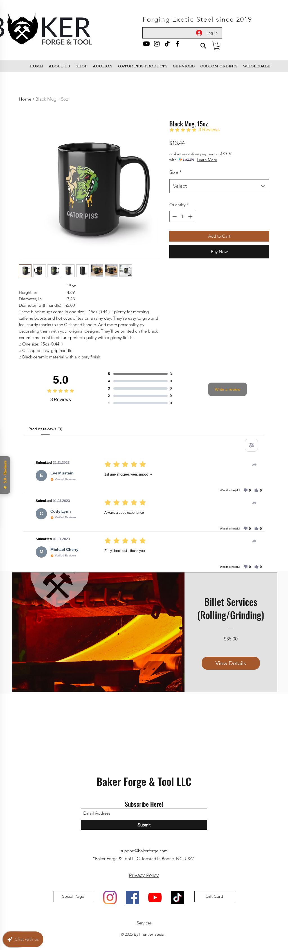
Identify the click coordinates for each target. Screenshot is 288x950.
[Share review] (254, 464)
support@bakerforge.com (144, 850)
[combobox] (219, 186)
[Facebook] (177, 43)
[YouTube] (155, 897)
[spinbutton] (182, 216)
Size (175, 172)
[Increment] (191, 216)
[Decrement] (174, 216)
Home (25, 99)
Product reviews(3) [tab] (45, 429)
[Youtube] (146, 43)
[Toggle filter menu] (251, 445)
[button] (217, 46)
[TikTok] (167, 43)
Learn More (207, 159)
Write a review (227, 389)
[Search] (203, 45)
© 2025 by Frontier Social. (143, 934)
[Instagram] (157, 43)
